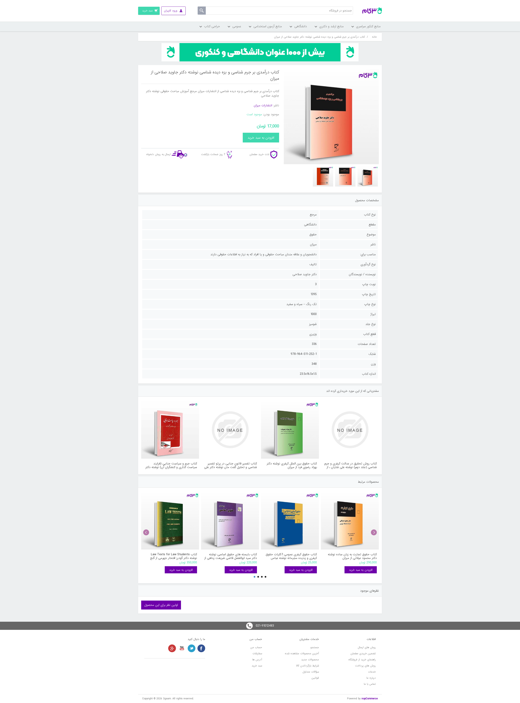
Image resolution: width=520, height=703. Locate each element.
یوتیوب (182, 648)
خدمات (372, 672)
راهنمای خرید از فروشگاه (362, 660)
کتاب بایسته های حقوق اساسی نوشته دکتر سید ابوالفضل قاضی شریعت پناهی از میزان (230, 556)
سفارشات (257, 653)
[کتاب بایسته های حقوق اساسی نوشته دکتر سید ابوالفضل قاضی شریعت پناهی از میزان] (230, 521)
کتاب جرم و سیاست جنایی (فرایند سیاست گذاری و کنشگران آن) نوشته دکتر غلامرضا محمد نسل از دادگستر (171, 465)
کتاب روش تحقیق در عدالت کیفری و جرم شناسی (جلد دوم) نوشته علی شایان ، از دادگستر (350, 465)
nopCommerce (370, 699)
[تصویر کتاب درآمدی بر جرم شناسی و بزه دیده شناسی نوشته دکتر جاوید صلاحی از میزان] (368, 176)
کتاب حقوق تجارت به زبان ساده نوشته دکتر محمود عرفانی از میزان (352, 556)
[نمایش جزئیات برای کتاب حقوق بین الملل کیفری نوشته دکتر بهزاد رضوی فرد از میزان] (290, 430)
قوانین (315, 678)
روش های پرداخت (365, 666)
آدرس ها (257, 660)
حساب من (256, 647)
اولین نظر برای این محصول (161, 605)
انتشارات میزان (263, 105)
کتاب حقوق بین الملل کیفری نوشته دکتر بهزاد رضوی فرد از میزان (292, 465)
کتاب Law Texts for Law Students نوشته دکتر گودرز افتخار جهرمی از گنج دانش (173, 556)
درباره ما (371, 678)
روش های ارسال (367, 647)
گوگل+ (172, 648)
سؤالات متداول (311, 672)
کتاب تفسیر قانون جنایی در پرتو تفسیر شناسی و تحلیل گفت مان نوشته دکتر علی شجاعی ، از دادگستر (230, 465)
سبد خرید (257, 666)
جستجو (314, 647)
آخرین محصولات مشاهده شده (302, 653)
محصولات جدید (310, 660)
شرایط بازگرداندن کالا (307, 666)
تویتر (191, 648)
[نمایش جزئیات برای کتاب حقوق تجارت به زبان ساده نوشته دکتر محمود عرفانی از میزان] (350, 521)
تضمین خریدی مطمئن (363, 653)
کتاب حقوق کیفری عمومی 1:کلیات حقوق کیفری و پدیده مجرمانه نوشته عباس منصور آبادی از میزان (291, 556)
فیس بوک (201, 648)
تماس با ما (370, 684)
